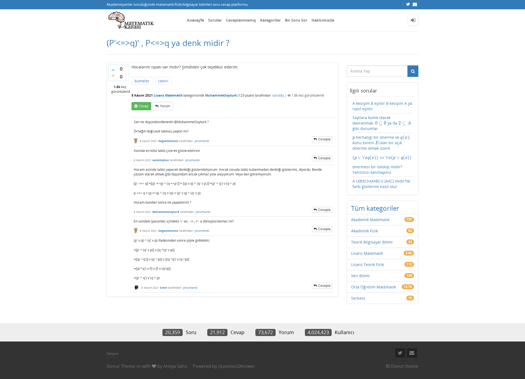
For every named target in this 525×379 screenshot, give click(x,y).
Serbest (358, 298)
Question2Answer (236, 366)
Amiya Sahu (175, 366)
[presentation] (181, 221)
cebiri (163, 80)
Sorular (215, 20)
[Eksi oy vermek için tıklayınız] (113, 75)
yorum (165, 106)
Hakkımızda (322, 20)
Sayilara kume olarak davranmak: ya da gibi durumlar (381, 123)
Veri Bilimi (360, 275)
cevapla (324, 139)
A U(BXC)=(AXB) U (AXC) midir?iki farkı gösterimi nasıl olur (381, 183)
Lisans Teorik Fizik (367, 264)
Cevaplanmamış (241, 20)
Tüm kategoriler (375, 208)
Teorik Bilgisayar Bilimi (372, 242)
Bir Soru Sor (296, 20)
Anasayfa (195, 20)
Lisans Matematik (168, 95)
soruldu (278, 95)
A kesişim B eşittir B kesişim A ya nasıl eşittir (382, 106)
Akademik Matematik (370, 219)
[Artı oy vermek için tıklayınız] (113, 70)
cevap (143, 106)
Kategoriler (270, 20)
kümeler (142, 80)
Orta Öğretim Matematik (373, 287)
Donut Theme (121, 366)
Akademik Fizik (364, 230)
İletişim (112, 353)
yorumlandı (201, 141)
